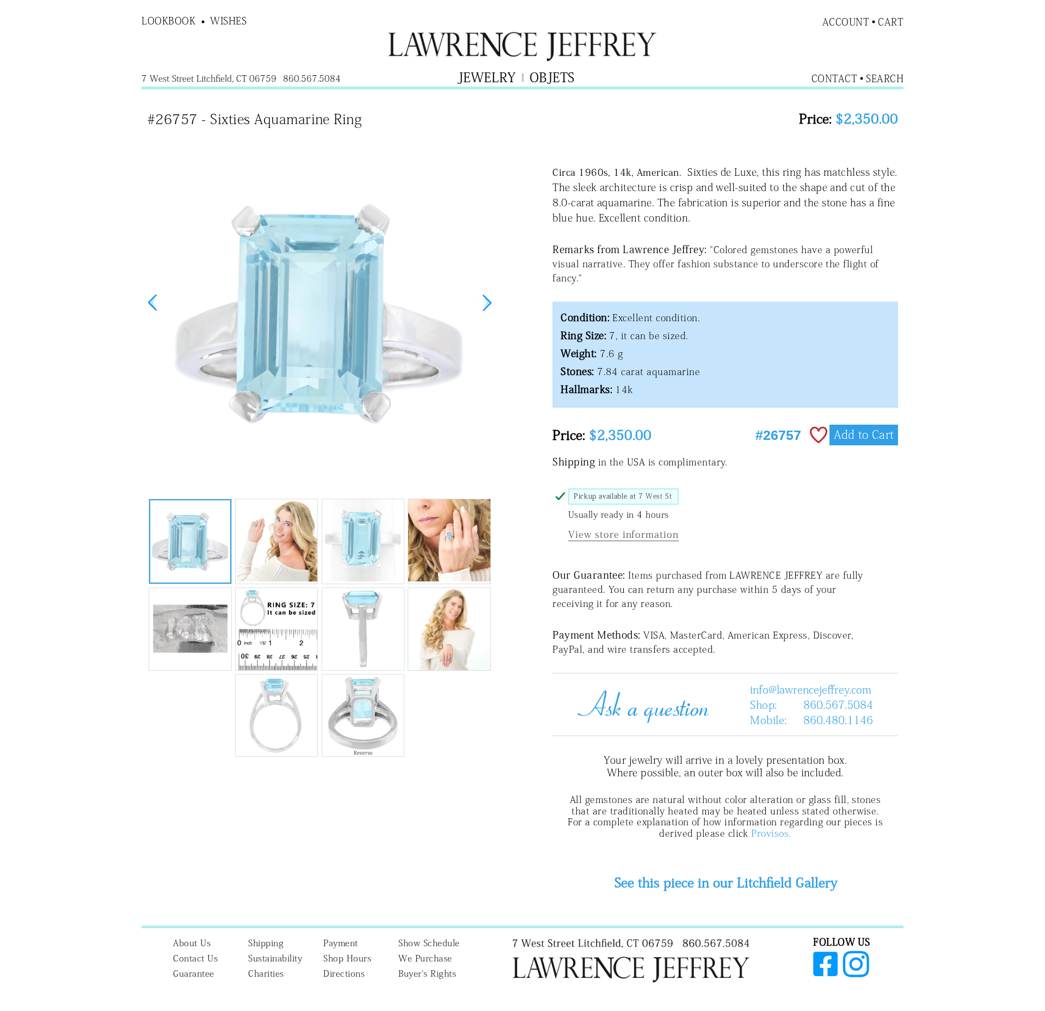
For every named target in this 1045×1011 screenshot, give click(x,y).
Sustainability (275, 958)
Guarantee (193, 973)
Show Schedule (429, 943)
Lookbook (168, 21)
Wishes (228, 21)
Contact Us (195, 958)
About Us (192, 943)
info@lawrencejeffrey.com (810, 689)
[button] (487, 303)
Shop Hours (347, 958)
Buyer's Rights (427, 973)
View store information (623, 534)
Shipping (266, 943)
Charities (266, 973)
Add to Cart (864, 434)
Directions (344, 973)
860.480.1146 (838, 719)
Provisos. (771, 833)
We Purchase (425, 958)
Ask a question (639, 704)
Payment (340, 943)
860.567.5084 (838, 704)
